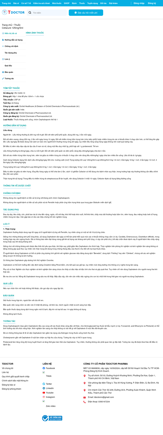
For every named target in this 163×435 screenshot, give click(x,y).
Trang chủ (6, 3)
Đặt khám (113, 3)
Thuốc (82, 3)
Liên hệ (5, 372)
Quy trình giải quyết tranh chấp (15, 376)
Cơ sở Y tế (26, 3)
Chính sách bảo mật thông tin (15, 380)
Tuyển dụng (92, 3)
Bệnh (74, 3)
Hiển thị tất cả (10, 33)
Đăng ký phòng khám (11, 388)
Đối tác (103, 3)
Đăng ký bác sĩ (8, 384)
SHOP (66, 3)
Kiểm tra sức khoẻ (41, 3)
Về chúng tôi (7, 368)
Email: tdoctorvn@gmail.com (101, 397)
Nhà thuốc (56, 3)
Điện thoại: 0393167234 (99, 401)
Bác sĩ (16, 3)
